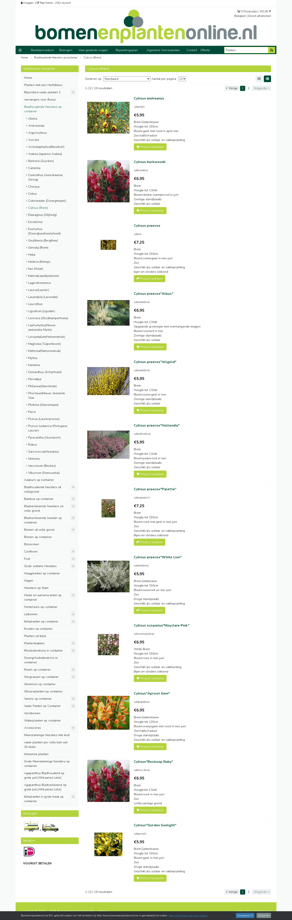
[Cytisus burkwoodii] (108, 181)
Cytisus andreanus (149, 98)
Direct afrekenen (259, 16)
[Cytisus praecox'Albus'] (108, 313)
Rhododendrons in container (43, 651)
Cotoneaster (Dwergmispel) (47, 201)
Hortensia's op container (41, 607)
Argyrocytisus (37, 133)
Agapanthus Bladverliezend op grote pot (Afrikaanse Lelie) (45, 787)
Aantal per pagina (163, 79)
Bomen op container (38, 537)
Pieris (32, 412)
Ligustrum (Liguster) (41, 311)
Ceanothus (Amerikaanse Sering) (45, 177)
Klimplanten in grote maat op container (43, 799)
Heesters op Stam (36, 588)
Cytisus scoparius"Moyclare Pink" (161, 625)
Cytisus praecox (147, 225)
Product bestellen (151, 147)
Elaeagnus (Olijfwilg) (42, 215)
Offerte (205, 50)
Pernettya (34, 379)
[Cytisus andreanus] (108, 117)
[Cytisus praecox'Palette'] (108, 508)
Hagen (28, 581)
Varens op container (38, 699)
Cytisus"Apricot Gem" (152, 693)
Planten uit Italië (35, 636)
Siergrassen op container (41, 677)
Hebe (31, 255)
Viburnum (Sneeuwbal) (44, 473)
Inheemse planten (36, 754)
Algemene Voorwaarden (163, 50)
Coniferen (31, 552)
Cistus (32, 194)
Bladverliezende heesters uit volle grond (43, 508)
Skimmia (34, 459)
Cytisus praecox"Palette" (155, 489)
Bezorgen (65, 50)
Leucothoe (35, 304)
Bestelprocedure (42, 50)
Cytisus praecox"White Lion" (158, 557)
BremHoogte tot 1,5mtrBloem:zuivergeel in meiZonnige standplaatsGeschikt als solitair (150, 395)
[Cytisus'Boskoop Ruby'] (108, 781)
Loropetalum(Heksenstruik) (46, 337)
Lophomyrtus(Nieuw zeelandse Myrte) (42, 327)
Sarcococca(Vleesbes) (43, 452)
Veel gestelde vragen (93, 50)
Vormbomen (32, 713)
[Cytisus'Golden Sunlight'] (108, 844)
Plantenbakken (34, 643)
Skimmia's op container (40, 684)
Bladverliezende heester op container (43, 520)
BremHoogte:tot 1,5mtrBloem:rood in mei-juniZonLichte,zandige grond (149, 794)
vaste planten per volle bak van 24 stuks (46, 744)
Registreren (46, 2)
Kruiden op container (38, 629)
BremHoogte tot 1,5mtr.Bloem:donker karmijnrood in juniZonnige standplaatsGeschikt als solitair (156, 195)
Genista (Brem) (38, 248)
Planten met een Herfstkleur (43, 85)
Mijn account (63, 2)
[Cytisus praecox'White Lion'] (108, 576)
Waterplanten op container (42, 721)
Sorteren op (93, 79)
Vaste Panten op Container (42, 706)
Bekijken (240, 16)
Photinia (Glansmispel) (43, 405)
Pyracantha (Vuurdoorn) (44, 438)
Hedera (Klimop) (39, 262)
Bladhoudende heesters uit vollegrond (42, 489)
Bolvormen (31, 544)
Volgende (261, 88)
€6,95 (139, 178)
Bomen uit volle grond (39, 530)
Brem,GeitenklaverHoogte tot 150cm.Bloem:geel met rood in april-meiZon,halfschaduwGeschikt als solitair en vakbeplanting (159, 131)
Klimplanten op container (41, 621)
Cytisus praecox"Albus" (153, 293)
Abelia (32, 119)
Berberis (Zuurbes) (41, 161)
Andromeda (36, 126)
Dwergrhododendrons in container (41, 660)
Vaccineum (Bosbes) (42, 466)
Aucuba (33, 140)
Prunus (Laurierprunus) (43, 419)
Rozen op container (37, 670)
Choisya (33, 187)
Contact (192, 50)
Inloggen (28, 2)
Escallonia (35, 222)
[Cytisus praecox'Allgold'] (108, 381)
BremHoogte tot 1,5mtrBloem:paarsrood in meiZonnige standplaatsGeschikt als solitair (150, 458)
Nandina (34, 365)
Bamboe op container (38, 499)
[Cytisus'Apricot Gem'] (108, 713)
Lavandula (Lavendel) (43, 297)
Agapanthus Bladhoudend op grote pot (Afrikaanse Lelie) (44, 775)
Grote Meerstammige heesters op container (47, 763)
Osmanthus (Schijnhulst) (45, 372)
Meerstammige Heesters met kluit (47, 735)
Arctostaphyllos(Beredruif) (46, 147)
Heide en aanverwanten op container (43, 597)
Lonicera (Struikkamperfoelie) (48, 318)
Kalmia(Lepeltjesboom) (43, 276)
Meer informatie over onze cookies (188, 915)
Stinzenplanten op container (43, 691)
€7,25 (139, 242)
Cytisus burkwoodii (150, 162)
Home (28, 78)
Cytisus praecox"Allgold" (155, 362)
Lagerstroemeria (39, 283)
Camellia (34, 168)
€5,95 (139, 115)
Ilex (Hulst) (35, 269)
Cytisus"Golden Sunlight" (155, 825)
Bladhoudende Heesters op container (43, 109)
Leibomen (30, 614)
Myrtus (32, 358)
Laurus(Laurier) (38, 290)
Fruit (27, 559)
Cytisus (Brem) (38, 208)
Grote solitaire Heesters (40, 566)
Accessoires (32, 728)
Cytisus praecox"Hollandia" (157, 425)
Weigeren (263, 915)
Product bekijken (151, 279)
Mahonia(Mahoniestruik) (44, 351)
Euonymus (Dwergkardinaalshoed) (44, 231)
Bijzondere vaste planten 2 (42, 92)
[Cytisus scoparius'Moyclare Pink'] (108, 645)
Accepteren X (245, 915)
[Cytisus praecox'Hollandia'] (108, 445)
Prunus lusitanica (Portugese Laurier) (47, 428)
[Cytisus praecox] (108, 245)
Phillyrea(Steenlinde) (42, 386)
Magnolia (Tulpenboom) (44, 344)
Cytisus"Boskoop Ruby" (153, 761)
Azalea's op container (39, 480)
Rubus (32, 445)
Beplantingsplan (127, 50)
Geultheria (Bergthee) (43, 241)
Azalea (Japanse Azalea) (45, 154)
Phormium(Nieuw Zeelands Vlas (46, 395)
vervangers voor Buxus (40, 100)
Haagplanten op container (42, 573)
